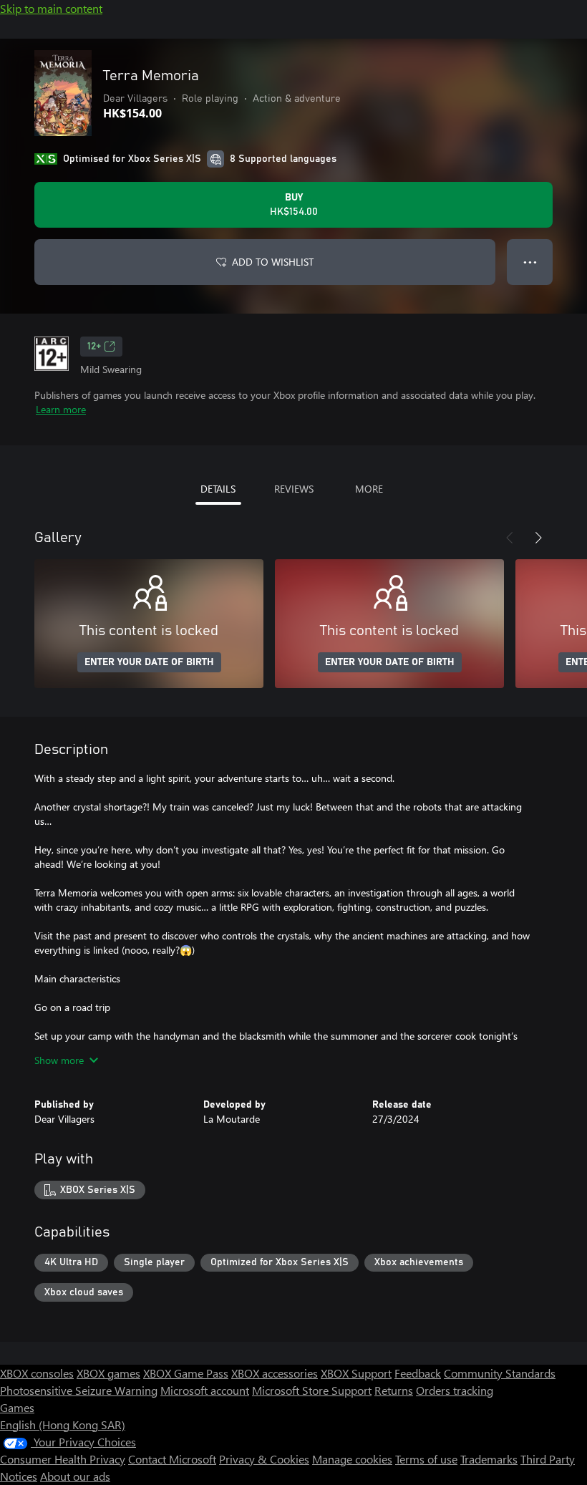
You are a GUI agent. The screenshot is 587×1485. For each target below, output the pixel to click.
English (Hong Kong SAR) (62, 1424)
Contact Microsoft (172, 1458)
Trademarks (489, 1458)
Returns (393, 1390)
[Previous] (509, 538)
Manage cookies (352, 1458)
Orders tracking (454, 1390)
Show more (59, 1060)
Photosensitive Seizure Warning (78, 1390)
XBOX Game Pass (185, 1372)
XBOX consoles (37, 1372)
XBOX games (108, 1372)
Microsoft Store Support (312, 1390)
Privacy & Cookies (264, 1458)
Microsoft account (204, 1390)
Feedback (417, 1372)
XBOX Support (356, 1372)
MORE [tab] (369, 488)
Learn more (61, 409)
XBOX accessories (274, 1372)
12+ (94, 347)
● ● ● (530, 262)
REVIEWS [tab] (294, 488)
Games (17, 1407)
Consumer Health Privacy (62, 1458)
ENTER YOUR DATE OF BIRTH (149, 662)
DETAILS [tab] (218, 488)
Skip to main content (51, 8)
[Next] (538, 538)
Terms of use (426, 1458)
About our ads (75, 1476)
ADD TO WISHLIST (273, 262)
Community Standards (500, 1372)
